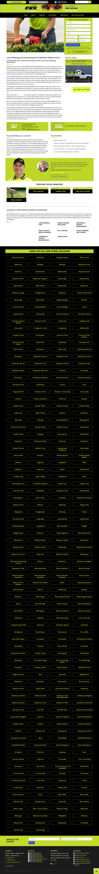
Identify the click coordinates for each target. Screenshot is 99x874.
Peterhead (84, 653)
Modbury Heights (84, 561)
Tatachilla (62, 759)
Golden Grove (62, 427)
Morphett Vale (18, 568)
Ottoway (84, 625)
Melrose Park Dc (18, 554)
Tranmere (84, 773)
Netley (84, 589)
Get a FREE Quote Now (73, 45)
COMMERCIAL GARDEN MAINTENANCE (44, 238)
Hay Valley (84, 448)
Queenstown (62, 667)
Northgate (40, 611)
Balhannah (62, 271)
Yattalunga (40, 830)
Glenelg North (62, 420)
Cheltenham (18, 314)
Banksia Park (84, 271)
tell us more (80, 51)
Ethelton (62, 370)
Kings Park (84, 505)
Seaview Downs (84, 724)
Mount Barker (84, 568)
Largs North (62, 519)
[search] (89, 2)
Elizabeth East (62, 356)
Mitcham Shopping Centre (18, 562)
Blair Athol (40, 285)
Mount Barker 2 (62, 568)
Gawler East (18, 406)
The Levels (40, 766)
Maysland (84, 540)
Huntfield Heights (40, 483)
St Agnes (18, 752)
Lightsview (84, 519)
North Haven (62, 603)
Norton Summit (62, 611)
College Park (84, 321)
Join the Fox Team (81, 89)
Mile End (40, 554)
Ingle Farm (84, 483)
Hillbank (18, 469)
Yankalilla (84, 823)
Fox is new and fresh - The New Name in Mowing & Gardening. (69, 149)
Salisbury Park (40, 702)
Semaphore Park (84, 731)
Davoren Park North (84, 336)
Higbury (40, 462)
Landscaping (38, 861)
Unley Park (18, 787)
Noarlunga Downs (84, 596)
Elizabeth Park (40, 363)
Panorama (62, 632)
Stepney (62, 752)
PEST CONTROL (38, 191)
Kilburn (40, 505)
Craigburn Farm (40, 328)
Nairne (40, 589)
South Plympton (84, 745)
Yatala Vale (18, 830)
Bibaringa (62, 278)
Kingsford (18, 512)
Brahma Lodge (18, 293)
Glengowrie (84, 420)
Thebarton (84, 766)
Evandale (84, 370)
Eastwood (40, 349)
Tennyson (18, 766)
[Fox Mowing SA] (78, 71)
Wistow (84, 816)
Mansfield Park (84, 533)
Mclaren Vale (40, 547)
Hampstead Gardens (62, 449)
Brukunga (18, 300)
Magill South (18, 533)
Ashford (18, 271)
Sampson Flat (18, 710)
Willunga (18, 816)
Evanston (18, 377)
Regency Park (18, 674)
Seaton (40, 724)
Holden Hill (18, 476)
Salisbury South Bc (84, 702)
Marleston (18, 540)
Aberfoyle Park (18, 257)
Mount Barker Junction (18, 576)
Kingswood (40, 512)
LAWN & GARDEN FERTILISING (63, 224)
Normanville (40, 603)
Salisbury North (18, 702)
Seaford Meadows (84, 717)
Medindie (62, 547)
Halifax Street (18, 448)
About (33, 15)
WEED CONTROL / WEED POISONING (45, 231)
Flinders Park (40, 391)
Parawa (40, 646)
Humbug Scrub (18, 483)
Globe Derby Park (18, 427)
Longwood (40, 526)
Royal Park (40, 688)
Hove (84, 476)
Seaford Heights (62, 717)
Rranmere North (62, 688)
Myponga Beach (84, 582)
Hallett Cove (40, 448)
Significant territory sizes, (60, 140)
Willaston (84, 808)
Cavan (84, 307)
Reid (40, 674)
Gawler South (62, 406)
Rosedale (40, 681)
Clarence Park (40, 321)
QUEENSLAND (82, 855)
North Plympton (84, 603)
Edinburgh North (84, 349)
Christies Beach (84, 314)
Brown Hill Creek (84, 293)
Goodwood (84, 427)
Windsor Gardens (40, 816)
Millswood (84, 554)
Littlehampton (18, 526)
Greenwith (84, 434)
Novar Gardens (84, 611)
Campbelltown (40, 307)
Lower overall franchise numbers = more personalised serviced (69, 146)
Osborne (40, 625)
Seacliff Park (62, 710)
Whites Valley (62, 808)
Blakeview (62, 285)
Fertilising (38, 854)
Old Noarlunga (62, 618)
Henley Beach (62, 455)
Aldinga (62, 264)
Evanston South (84, 377)
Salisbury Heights (84, 695)
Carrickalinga (62, 307)
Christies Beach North (18, 322)
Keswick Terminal (84, 497)
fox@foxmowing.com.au (13, 862)
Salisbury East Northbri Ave (62, 696)
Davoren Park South (18, 343)
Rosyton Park (18, 688)
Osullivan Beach (62, 625)
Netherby (62, 589)
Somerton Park (40, 745)
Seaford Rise (18, 724)
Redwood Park (84, 667)
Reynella (62, 674)
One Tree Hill (84, 618)
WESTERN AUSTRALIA (84, 861)
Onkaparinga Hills (18, 625)
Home (25, 15)
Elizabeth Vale (84, 363)
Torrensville (40, 773)
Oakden (40, 618)
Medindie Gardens (84, 547)
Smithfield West (18, 745)
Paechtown (40, 632)
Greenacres (62, 434)
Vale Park (40, 787)
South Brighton (62, 745)
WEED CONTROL (16, 200)
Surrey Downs (18, 759)
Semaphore (62, 731)
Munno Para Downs (18, 583)
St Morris (40, 752)
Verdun (84, 787)
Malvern (40, 533)
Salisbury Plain (62, 702)
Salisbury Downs (18, 695)
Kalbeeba (40, 490)
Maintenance (38, 860)
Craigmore (62, 328)
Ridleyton (18, 681)
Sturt (84, 752)
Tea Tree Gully (84, 759)
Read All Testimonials (59, 176)
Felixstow (40, 384)
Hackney (62, 441)
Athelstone (40, 271)
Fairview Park (18, 384)
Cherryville (40, 314)
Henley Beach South (84, 456)
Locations (52, 15)
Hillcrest (40, 469)
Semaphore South (18, 738)
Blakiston (84, 285)
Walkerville (84, 328)
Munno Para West (40, 582)
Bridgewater (40, 293)
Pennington (62, 653)
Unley (84, 780)
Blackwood (18, 285)
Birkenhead (84, 278)
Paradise (40, 639)
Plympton (18, 660)
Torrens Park (18, 773)
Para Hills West (18, 639)
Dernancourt (84, 342)
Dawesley (62, 342)
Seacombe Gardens (84, 710)
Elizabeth (18, 356)
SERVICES (42, 15)
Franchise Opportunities (38, 2)
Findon (62, 384)
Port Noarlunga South (62, 661)
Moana (40, 561)
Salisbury (84, 688)
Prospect (18, 667)
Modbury (62, 561)
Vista (40, 794)
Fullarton (62, 399)
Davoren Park (62, 335)
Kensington (18, 497)
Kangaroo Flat (62, 490)
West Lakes (18, 808)
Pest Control (38, 858)
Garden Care (38, 855)
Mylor (62, 582)
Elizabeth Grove (84, 356)
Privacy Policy (73, 48)
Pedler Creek (40, 653)
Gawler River (40, 406)
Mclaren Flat (18, 547)
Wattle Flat (18, 801)
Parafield (62, 639)
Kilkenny (62, 505)
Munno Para (84, 575)
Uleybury (62, 780)
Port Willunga (84, 660)
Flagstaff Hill (18, 391)
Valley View (62, 787)
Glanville (18, 420)
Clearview (62, 321)
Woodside (62, 823)
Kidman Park (18, 505)
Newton (18, 596)
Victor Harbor (18, 794)
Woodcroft (18, 823)
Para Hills (84, 632)
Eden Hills (62, 349)
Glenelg (40, 420)
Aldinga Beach (62, 257)
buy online (53, 860)
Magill (84, 526)
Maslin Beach (40, 540)
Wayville (62, 801)
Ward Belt (62, 794)
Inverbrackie (18, 490)
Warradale (84, 794)
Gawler (84, 399)
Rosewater (62, 681)
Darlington (40, 335)
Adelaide (40, 257)
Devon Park (18, 349)
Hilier (84, 462)
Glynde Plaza (40, 427)
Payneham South (18, 653)
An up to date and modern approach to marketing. (66, 152)
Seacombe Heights (18, 717)
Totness (62, 773)
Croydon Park (18, 335)
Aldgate (40, 264)
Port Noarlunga (40, 660)
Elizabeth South (62, 363)
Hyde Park (62, 483)
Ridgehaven (84, 674)
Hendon (40, 455)
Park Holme (62, 646)
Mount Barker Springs (40, 576)
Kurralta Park (18, 519)
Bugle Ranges (62, 300)
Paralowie (18, 646)
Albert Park (84, 257)
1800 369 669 (62, 2)
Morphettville (40, 568)
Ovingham (18, 632)
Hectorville (18, 455)
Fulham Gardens (40, 399)
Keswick (62, 497)
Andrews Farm (84, 264)
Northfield (18, 611)
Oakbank (18, 618)
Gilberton (18, 413)
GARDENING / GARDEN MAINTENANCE (81, 224)
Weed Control (39, 856)
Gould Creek (18, 434)
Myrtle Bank (18, 589)
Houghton (62, 476)
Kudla (84, 512)
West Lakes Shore (40, 808)
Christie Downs (62, 314)
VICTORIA (81, 857)
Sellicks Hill (40, 731)
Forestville (84, 391)
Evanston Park (62, 377)
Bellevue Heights (40, 278)
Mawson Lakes (62, 540)
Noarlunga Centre (62, 596)
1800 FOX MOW (10, 860)
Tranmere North (18, 780)
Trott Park (40, 780)
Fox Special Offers (16, 2)
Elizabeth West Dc (40, 370)
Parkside (84, 646)
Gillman (62, 413)
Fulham (18, 399)
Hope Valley (40, 476)
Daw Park (40, 342)
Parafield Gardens (84, 639)
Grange (40, 434)
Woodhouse (40, 823)
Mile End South (62, 554)
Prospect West (40, 667)
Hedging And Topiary (41, 859)
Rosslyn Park (84, 681)
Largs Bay (40, 519)
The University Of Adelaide (62, 767)
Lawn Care (38, 853)
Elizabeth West (18, 370)
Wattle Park (40, 801)
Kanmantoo (84, 490)
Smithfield (62, 738)
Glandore (84, 413)
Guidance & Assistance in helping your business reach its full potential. (71, 143)
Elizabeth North (18, 363)
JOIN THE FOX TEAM (78, 15)
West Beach (84, 801)
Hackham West (40, 441)
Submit (31, 842)
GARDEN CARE (60, 191)
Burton (84, 300)
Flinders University (62, 391)
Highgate (62, 462)
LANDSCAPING (62, 236)
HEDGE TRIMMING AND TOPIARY (82, 231)
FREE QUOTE (64, 15)
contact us (21, 95)
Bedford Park (18, 278)
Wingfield (62, 816)
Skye (40, 738)
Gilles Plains (40, 413)
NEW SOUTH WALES (84, 853)
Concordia (18, 328)
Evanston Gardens (40, 377)
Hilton (62, 469)
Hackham (18, 441)
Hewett (18, 462)
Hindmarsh (84, 469)
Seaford (40, 717)
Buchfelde (40, 300)
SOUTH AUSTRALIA (84, 859)
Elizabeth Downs (40, 356)
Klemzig (62, 512)
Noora (18, 603)
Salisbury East (40, 695)
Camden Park (18, 307)
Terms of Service (83, 48)
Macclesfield (62, 526)
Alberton (18, 264)
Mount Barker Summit (62, 576)
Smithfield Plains (84, 738)
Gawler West (84, 406)
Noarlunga (40, 596)
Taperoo (40, 759)
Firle (84, 384)
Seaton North (62, 724)
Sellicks (18, 731)
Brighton (62, 293)
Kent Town (40, 497)
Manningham (62, 533)
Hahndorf (84, 441)
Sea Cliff (40, 710)
